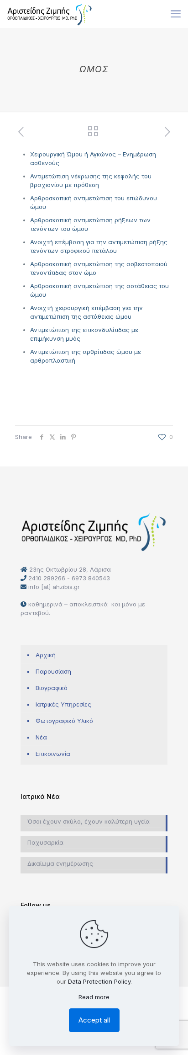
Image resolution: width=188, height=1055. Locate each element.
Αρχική (46, 655)
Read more (94, 997)
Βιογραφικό (52, 687)
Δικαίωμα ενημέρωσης (60, 863)
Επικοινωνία (53, 753)
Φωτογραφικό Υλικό (64, 720)
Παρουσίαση (53, 671)
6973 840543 (91, 578)
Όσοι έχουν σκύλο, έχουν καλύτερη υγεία (88, 821)
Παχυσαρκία (45, 842)
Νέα (41, 737)
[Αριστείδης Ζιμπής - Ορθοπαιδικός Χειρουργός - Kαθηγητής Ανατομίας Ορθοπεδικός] (50, 13)
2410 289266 (46, 578)
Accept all (94, 1020)
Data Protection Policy (99, 981)
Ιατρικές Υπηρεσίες (63, 704)
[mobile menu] (175, 13)
